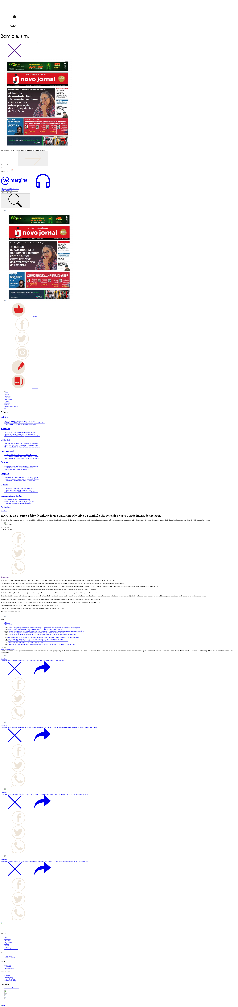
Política (4, 417)
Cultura (4, 462)
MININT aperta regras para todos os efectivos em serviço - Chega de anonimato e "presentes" (35, 629)
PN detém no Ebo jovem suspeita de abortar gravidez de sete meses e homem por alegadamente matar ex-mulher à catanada (44, 637)
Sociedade (5, 428)
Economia (5, 440)
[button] (20, 316)
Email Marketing (6, 1003)
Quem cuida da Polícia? (8, 649)
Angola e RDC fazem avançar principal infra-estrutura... (20, 424)
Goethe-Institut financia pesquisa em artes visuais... (19, 468)
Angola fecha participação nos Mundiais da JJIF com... (20, 480)
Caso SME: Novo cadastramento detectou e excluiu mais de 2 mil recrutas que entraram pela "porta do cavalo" (33, 660)
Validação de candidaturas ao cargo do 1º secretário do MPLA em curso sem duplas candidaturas (36, 639)
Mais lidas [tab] (7, 623)
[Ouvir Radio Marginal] (29, 187)
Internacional (7, 451)
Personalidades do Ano (11, 496)
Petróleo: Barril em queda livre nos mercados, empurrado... (21, 443)
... (5, 408)
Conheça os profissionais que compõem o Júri (17, 503)
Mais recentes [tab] (8, 624)
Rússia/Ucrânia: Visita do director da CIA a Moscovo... (20, 455)
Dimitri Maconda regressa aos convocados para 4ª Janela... (21, 477)
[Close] (15, 57)
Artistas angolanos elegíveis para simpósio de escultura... (21, 466)
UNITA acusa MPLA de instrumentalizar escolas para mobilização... (24, 423)
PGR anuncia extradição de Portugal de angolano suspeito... (22, 436)
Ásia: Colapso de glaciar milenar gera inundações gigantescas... (23, 456)
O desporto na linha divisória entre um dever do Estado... (21, 492)
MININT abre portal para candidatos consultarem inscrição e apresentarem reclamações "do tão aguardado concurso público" (44, 628)
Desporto (5, 473)
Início (6, 393)
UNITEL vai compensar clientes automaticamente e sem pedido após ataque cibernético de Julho (36, 633)
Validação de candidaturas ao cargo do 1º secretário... (20, 421)
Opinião (4, 484)
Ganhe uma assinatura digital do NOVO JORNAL (19, 501)
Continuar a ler (5, 577)
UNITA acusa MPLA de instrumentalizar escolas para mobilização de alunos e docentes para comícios (38, 641)
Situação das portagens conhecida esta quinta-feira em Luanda (26, 642)
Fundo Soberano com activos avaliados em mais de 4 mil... (21, 445)
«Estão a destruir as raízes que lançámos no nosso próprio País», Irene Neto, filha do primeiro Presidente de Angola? (42, 634)
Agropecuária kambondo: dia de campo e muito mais (19, 488)
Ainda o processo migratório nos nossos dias (17, 490)
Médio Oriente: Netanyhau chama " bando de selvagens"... (21, 458)
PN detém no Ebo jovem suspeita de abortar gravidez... (20, 432)
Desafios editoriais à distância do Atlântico (16, 469)
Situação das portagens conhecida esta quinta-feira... (19, 434)
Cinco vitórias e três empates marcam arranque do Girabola (21, 479)
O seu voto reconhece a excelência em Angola (18, 499)
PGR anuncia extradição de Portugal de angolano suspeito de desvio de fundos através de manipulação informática (41, 644)
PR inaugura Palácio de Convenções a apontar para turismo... (22, 447)
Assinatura (6, 507)
